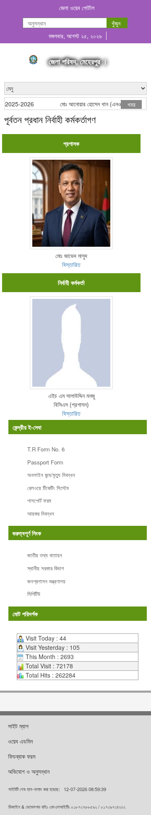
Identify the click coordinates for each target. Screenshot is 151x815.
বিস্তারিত (71, 264)
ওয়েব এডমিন (20, 741)
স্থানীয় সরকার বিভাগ (45, 568)
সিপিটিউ (33, 594)
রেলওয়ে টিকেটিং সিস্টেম (48, 488)
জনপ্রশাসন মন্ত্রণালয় (46, 581)
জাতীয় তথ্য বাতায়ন (44, 555)
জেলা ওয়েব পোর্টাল (76, 7)
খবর (131, 104)
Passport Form (45, 462)
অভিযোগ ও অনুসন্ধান (28, 771)
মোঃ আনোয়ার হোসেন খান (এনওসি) (90, 104)
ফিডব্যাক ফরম (21, 756)
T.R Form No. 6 (46, 449)
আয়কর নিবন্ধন (40, 513)
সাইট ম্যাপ (18, 726)
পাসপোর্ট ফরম (39, 500)
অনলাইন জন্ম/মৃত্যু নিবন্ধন (51, 475)
